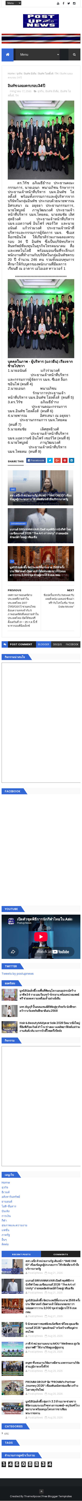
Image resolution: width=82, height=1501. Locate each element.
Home (11, 73)
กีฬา (4, 1220)
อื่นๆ (4, 1240)
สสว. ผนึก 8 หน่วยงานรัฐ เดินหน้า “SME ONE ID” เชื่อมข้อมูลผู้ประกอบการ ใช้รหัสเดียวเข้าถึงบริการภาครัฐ (40, 497)
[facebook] (63, 3)
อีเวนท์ (6, 1192)
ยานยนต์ (7, 1202)
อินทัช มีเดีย (30, 73)
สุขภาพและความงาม (14, 1225)
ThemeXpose (32, 1496)
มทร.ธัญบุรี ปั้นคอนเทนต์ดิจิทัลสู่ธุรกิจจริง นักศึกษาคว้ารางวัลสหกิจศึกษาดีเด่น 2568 (48, 1009)
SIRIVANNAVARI (18, 523)
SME (13, 489)
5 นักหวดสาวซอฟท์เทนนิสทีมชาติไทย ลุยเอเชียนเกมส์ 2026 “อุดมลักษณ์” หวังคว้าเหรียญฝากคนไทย (51, 1328)
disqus (57, 644)
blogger (43, 644)
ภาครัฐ (6, 1235)
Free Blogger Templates (57, 1496)
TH (56, 73)
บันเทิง (6, 1211)
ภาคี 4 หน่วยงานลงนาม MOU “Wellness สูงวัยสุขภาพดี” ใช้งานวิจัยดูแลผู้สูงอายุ (52, 1346)
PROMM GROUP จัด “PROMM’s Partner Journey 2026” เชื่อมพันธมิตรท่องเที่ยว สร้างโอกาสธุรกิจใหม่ (51, 1386)
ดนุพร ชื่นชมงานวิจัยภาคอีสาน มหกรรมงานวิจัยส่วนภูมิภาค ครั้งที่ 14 (52, 1365)
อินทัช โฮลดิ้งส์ (45, 73)
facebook (72, 644)
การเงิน (6, 1216)
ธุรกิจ (19, 73)
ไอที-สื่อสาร (9, 1206)
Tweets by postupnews (18, 974)
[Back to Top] (41, 1491)
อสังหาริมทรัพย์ (11, 1197)
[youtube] (58, 3)
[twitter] (69, 3)
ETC (7, 1433)
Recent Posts (21, 1254)
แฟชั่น (5, 1230)
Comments (60, 1254)
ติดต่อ (5, 1244)
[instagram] (74, 3)
